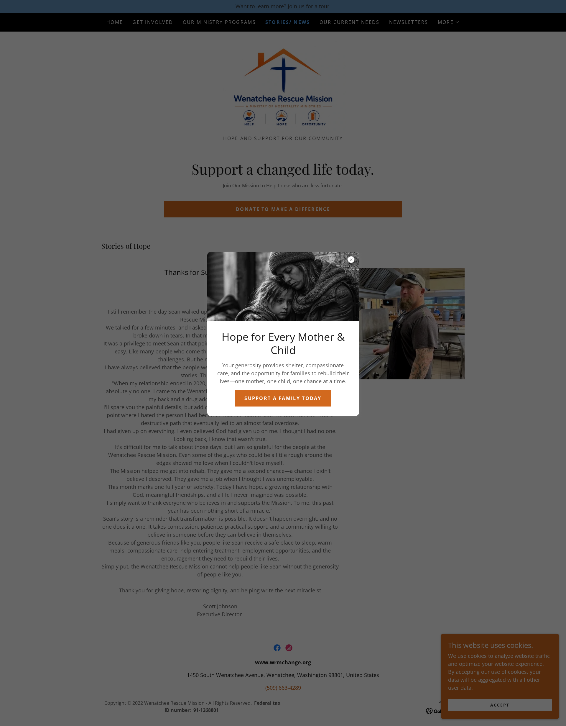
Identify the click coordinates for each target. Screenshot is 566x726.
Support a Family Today (282, 398)
